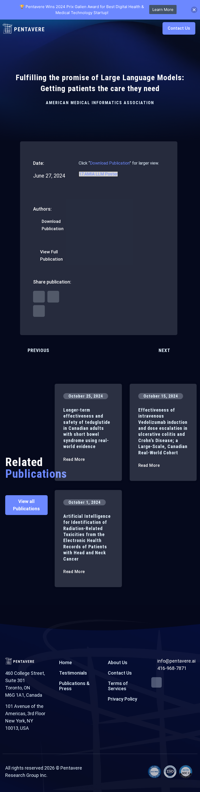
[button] (150, 28)
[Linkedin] (156, 682)
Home (65, 662)
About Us (117, 662)
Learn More (162, 9)
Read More (74, 459)
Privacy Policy (122, 699)
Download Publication (109, 163)
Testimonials (73, 673)
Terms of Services (118, 686)
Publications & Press (74, 686)
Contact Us (120, 673)
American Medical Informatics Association (100, 102)
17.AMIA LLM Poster (98, 174)
